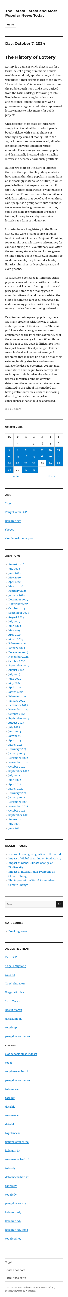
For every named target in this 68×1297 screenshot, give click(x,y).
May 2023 (14, 735)
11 (42, 449)
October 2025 (16, 608)
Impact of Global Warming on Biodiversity (34, 858)
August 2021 (16, 819)
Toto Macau (12, 1001)
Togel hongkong (15, 965)
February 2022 (17, 793)
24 (34, 463)
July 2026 (14, 568)
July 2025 (14, 621)
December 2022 (18, 757)
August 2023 (16, 722)
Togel (8, 503)
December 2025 (18, 599)
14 (9, 456)
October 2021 (16, 810)
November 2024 (18, 656)
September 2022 (18, 771)
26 (50, 463)
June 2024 (14, 678)
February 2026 (17, 590)
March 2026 (16, 586)
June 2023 (14, 731)
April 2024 (14, 687)
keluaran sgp (13, 520)
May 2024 (14, 683)
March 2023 (15, 744)
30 (25, 469)
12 (50, 449)
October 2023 (16, 713)
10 (34, 449)
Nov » (51, 476)
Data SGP (11, 957)
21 (9, 463)
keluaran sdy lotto (16, 1229)
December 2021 (18, 801)
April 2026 (15, 581)
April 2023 (14, 740)
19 (50, 456)
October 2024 (16, 661)
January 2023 (16, 753)
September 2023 (18, 718)
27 (58, 463)
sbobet (9, 529)
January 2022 (16, 797)
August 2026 (16, 564)
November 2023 (18, 709)
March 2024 (15, 691)
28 (9, 469)
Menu (10, 24)
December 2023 (18, 705)
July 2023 (14, 727)
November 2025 (18, 603)
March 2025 (15, 639)
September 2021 (18, 815)
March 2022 (15, 788)
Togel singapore (15, 983)
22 (17, 463)
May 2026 (14, 577)
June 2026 (14, 573)
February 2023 (17, 749)
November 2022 (18, 762)
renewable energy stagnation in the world (34, 854)
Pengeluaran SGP (16, 512)
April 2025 (14, 634)
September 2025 (18, 612)
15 (17, 456)
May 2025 (14, 630)
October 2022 (16, 766)
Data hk (10, 974)
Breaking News (17, 931)
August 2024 (16, 669)
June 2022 (14, 779)
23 (25, 463)
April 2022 (14, 784)
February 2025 (17, 643)
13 (58, 449)
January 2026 (16, 595)
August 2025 (16, 617)
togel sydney (13, 1238)
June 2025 (14, 625)
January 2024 (16, 700)
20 (58, 456)
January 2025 (16, 647)
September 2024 (18, 665)
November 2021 (18, 806)
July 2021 (14, 823)
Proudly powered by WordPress (21, 1291)
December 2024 (18, 652)
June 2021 (14, 828)
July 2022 (14, 775)
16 (25, 456)
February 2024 (17, 696)
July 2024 (14, 674)
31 (34, 469)
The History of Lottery (30, 57)
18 (42, 456)
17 (34, 456)
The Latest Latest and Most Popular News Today (31, 13)
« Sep (16, 476)
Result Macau (13, 1009)
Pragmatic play (14, 992)
